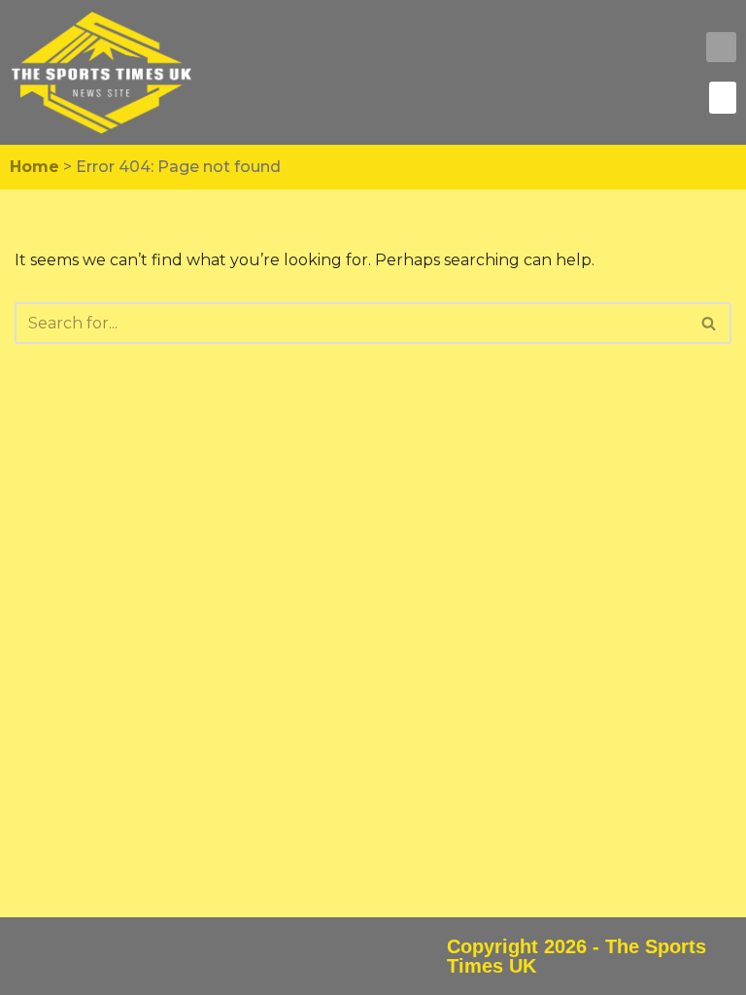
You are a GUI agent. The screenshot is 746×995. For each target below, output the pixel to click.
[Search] (709, 323)
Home (34, 166)
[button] (721, 47)
